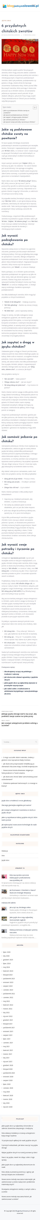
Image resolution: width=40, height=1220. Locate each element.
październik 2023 (9, 978)
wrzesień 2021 (8, 1031)
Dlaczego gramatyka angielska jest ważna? (16, 805)
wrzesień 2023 (8, 982)
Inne (3, 856)
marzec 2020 (7, 1099)
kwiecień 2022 (8, 1005)
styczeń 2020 (7, 1107)
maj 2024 (6, 967)
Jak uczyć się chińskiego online (20, 907)
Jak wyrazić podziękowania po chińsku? (16, 115)
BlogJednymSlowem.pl (23, 1211)
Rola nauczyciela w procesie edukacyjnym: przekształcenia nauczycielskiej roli (20, 877)
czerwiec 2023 (8, 990)
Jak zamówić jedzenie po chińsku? (14, 120)
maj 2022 (6, 1001)
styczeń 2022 (7, 1016)
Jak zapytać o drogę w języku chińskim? (16, 117)
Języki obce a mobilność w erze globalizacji (16, 801)
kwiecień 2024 (8, 971)
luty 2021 (6, 1058)
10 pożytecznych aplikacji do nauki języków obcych (19, 1140)
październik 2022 (9, 994)
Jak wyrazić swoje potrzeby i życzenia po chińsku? (19, 122)
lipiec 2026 (6, 952)
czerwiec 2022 (8, 997)
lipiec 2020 (6, 1084)
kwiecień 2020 (8, 1095)
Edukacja (5, 851)
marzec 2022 (7, 1009)
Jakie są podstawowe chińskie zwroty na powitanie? (16, 112)
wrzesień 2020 (8, 1077)
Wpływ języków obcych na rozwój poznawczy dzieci (19, 1152)
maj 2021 (6, 1046)
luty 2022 (6, 1012)
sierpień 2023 (7, 986)
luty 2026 (6, 956)
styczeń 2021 (7, 1061)
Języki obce (6, 21)
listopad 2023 (7, 975)
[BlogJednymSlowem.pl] (20, 6)
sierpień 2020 (7, 1080)
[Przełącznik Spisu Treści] (33, 107)
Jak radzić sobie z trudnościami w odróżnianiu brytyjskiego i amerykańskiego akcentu (21, 691)
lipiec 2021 (6, 1039)
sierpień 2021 (7, 1035)
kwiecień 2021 (8, 1050)
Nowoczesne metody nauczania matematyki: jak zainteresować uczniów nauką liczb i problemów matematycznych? (18, 1182)
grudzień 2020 (8, 1065)
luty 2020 (6, 1103)
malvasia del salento (9, 903)
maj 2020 (6, 1092)
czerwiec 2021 (8, 1043)
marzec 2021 (7, 1054)
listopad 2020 (7, 1069)
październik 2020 (9, 1073)
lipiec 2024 (6, 963)
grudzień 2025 (8, 960)
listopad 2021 (7, 1024)
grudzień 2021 (8, 1020)
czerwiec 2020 (8, 1088)
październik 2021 (9, 1028)
